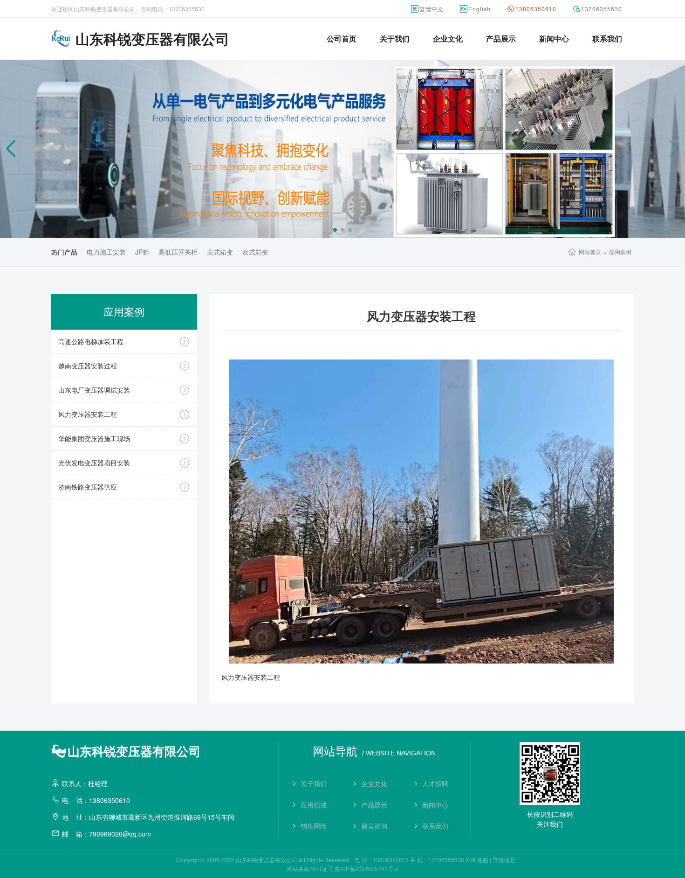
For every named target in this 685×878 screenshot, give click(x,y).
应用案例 (620, 252)
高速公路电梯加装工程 (90, 341)
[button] (335, 230)
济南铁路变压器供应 (87, 486)
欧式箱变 (255, 251)
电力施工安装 (106, 251)
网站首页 (590, 252)
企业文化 (448, 38)
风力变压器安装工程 (87, 414)
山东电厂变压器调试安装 (94, 389)
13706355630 (601, 9)
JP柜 (142, 251)
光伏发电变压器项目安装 (94, 462)
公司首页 (341, 38)
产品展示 (501, 38)
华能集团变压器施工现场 (94, 438)
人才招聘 (435, 783)
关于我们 (395, 38)
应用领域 (314, 804)
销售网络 (314, 825)
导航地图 (504, 860)
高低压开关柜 (178, 251)
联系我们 (607, 38)
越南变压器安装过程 (87, 365)
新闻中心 (554, 38)
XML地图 (477, 860)
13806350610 (535, 9)
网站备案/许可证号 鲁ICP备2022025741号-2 (342, 868)
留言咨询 (374, 825)
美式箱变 (220, 251)
